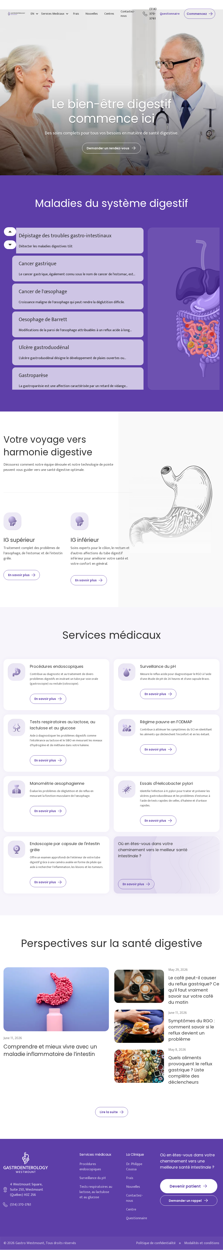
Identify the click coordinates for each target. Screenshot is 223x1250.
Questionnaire (170, 13)
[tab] (78, 240)
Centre (131, 1209)
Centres (109, 13)
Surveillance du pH (92, 1178)
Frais (76, 13)
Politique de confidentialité (156, 1243)
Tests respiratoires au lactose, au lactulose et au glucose (95, 1192)
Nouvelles (92, 13)
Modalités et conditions (201, 1243)
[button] (35, 13)
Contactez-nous (128, 13)
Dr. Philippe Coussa (134, 1167)
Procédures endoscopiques (90, 1167)
